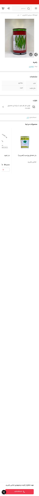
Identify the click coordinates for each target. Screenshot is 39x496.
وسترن (31, 66)
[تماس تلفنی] (4, 492)
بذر (18, 15)
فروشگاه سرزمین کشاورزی (29, 15)
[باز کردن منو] (35, 8)
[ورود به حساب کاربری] (9, 8)
